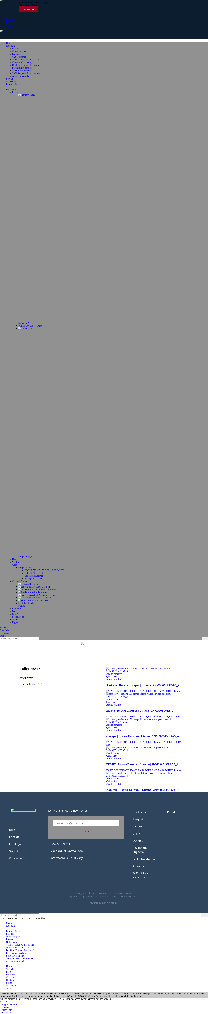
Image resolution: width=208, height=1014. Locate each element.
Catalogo (15, 844)
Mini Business (41, 600)
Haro (14, 559)
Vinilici (137, 833)
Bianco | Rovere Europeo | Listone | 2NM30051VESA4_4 (141, 710)
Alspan (15, 619)
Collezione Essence (33, 575)
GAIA (15, 614)
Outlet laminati (19, 57)
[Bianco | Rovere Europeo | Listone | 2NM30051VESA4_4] (147, 696)
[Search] (205, 638)
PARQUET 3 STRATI (35, 578)
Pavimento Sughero (140, 850)
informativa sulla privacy (66, 858)
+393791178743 (60, 843)
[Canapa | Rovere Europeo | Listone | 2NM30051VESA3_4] (147, 722)
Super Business (42, 586)
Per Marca (173, 812)
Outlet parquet (19, 51)
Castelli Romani (43, 597)
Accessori (139, 866)
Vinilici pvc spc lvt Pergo (30, 325)
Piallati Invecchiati (47, 595)
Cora (14, 565)
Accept (3, 1001)
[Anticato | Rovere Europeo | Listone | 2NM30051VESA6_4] (147, 671)
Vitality (15, 562)
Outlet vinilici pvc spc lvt (24, 62)
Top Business (40, 592)
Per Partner (140, 812)
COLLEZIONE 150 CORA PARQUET (44, 570)
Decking (138, 840)
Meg (14, 611)
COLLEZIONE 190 (34, 573)
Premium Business (47, 589)
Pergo (15, 92)
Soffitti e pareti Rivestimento (26, 73)
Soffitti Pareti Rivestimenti (141, 875)
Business (33, 584)
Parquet (15, 48)
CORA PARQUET (163, 691)
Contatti (14, 837)
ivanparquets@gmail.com (67, 851)
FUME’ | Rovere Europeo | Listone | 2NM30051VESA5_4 (142, 764)
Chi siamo (15, 858)
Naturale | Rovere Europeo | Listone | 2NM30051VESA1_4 (143, 789)
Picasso (21, 606)
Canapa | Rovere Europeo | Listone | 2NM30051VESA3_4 (142, 736)
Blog (12, 829)
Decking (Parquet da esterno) (26, 65)
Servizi (13, 851)
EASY (109, 691)
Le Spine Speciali (26, 603)
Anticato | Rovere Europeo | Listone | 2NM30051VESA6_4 (142, 685)
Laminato (16, 54)
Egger (15, 622)
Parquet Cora (24, 567)
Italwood (16, 608)
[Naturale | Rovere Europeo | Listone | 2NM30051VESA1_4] (147, 775)
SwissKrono (18, 617)
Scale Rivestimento (21, 70)
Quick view (112, 676)
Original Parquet (20, 581)
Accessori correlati (21, 76)
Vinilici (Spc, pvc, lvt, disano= (26, 59)
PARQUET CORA (172, 716)
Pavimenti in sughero (22, 67)
